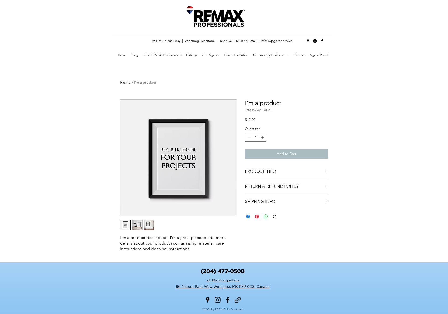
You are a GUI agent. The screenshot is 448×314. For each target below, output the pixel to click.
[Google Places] (308, 41)
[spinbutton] (256, 137)
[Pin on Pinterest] (257, 216)
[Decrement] (249, 137)
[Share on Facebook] (248, 216)
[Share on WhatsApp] (266, 216)
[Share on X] (274, 216)
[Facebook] (322, 41)
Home (125, 82)
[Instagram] (315, 41)
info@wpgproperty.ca (276, 41)
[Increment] (263, 137)
